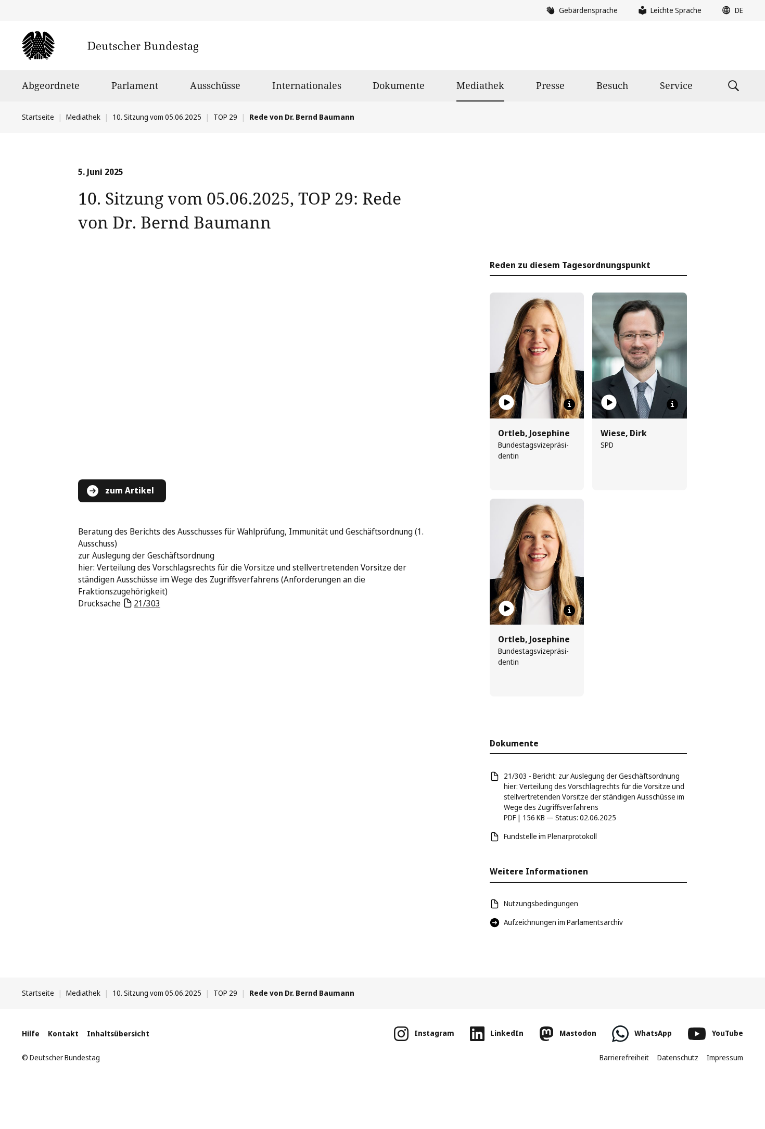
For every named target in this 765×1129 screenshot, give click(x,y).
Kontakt (63, 1033)
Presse (550, 85)
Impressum (725, 1057)
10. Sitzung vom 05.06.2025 (156, 117)
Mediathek (480, 85)
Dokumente (399, 85)
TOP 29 (225, 117)
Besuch (612, 85)
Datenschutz (677, 1057)
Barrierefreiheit (624, 1057)
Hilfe (31, 1033)
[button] (730, 10)
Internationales (306, 85)
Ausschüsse (215, 85)
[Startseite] (110, 45)
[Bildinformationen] (569, 404)
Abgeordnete (51, 85)
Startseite (38, 117)
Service (676, 85)
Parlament (134, 85)
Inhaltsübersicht (118, 1033)
